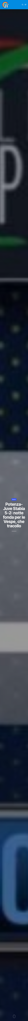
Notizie (14, 499)
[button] (25, 4)
